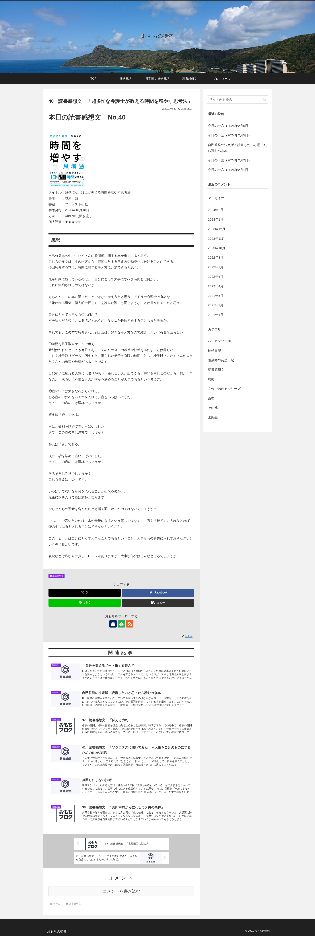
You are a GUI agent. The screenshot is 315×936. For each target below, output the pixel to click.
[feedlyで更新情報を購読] (121, 624)
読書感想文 (57, 576)
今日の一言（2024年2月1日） (230, 170)
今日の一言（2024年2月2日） (230, 160)
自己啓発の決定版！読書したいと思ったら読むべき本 (237, 148)
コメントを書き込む (121, 891)
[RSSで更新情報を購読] (129, 624)
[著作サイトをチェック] (113, 624)
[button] (158, 603)
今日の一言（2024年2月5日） (230, 135)
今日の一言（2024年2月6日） (230, 126)
